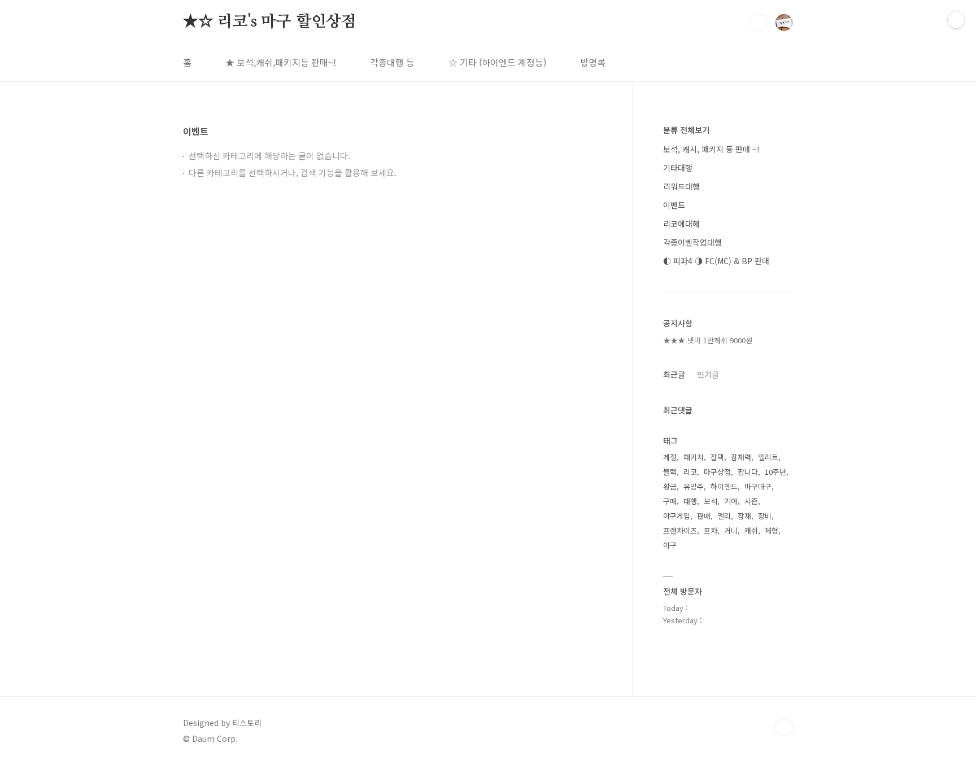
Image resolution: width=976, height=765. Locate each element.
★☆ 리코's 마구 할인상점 (269, 22)
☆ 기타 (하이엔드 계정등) (497, 62)
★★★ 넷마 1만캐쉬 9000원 (707, 340)
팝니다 (748, 471)
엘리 (724, 515)
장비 (765, 515)
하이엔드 (724, 486)
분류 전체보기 (686, 129)
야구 (670, 545)
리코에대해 (681, 223)
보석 (710, 501)
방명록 (592, 62)
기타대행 (677, 167)
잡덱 (717, 457)
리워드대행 (681, 186)
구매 (670, 501)
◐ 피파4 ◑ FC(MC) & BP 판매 (716, 260)
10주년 (775, 471)
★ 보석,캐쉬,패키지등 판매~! (280, 62)
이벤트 (674, 205)
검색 (758, 22)
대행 (690, 501)
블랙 (670, 471)
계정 (670, 457)
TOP (784, 727)
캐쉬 (751, 530)
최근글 (674, 374)
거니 (731, 530)
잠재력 (741, 457)
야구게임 (676, 515)
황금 (670, 486)
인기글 (708, 374)
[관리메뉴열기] (956, 19)
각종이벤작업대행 (692, 242)
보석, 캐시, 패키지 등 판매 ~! (711, 149)
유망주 (693, 486)
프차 (710, 530)
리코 (690, 471)
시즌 (751, 501)
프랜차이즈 (680, 530)
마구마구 (758, 486)
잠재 (744, 515)
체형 (771, 530)
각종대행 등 (392, 62)
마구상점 (717, 471)
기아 (731, 501)
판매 (704, 515)
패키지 (693, 457)
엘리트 (768, 457)
